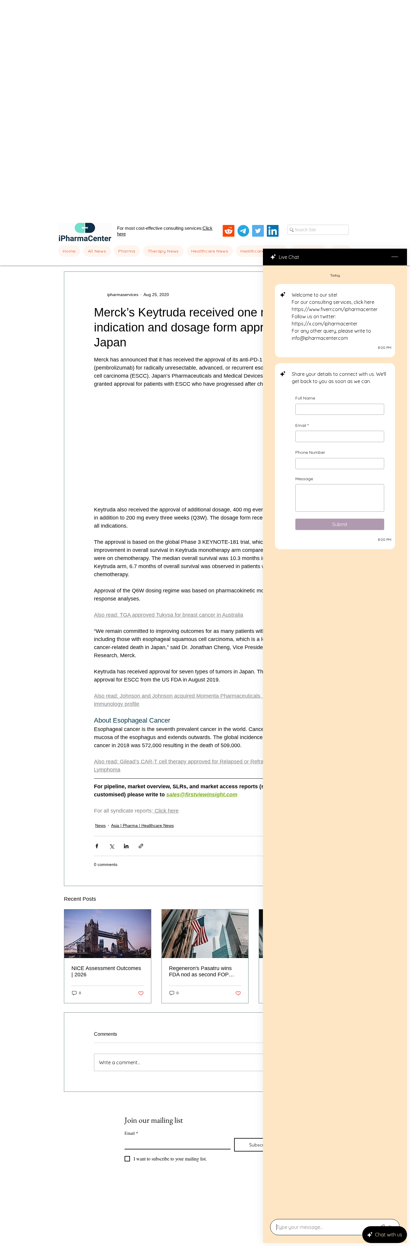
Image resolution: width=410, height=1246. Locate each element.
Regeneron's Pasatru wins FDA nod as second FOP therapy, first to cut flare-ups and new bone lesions (202, 971)
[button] (126, 251)
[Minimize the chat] (394, 257)
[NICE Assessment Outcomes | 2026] (107, 933)
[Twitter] (258, 231)
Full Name (305, 398)
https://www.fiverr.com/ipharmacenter (335, 309)
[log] (335, 740)
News (100, 825)
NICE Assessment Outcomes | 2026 (106, 971)
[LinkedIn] (273, 231)
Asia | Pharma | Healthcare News (142, 825)
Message (304, 478)
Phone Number (310, 452)
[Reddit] (228, 231)
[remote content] (205, 447)
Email (302, 425)
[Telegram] (243, 231)
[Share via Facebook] (97, 846)
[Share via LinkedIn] (126, 846)
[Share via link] (141, 846)
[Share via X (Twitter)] (111, 846)
